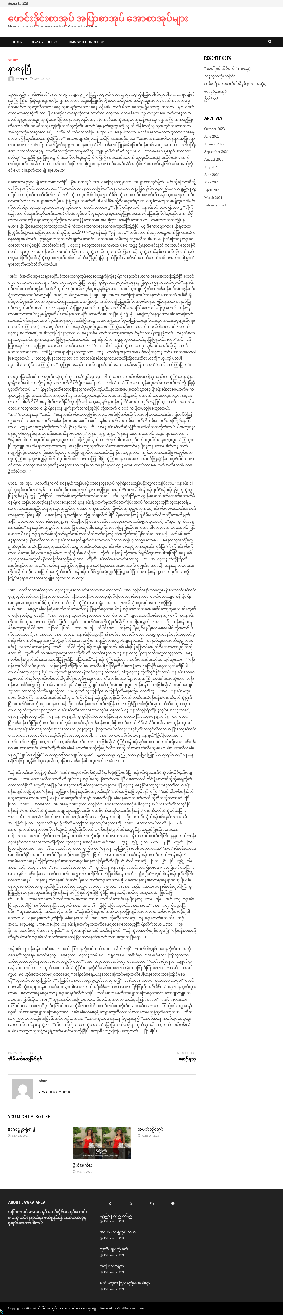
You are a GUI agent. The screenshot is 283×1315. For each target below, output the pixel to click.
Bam (140, 1308)
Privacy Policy (42, 42)
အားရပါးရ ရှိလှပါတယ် (118, 1232)
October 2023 (214, 129)
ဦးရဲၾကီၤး (82, 1165)
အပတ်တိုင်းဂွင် (150, 1129)
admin (23, 78)
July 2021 (211, 167)
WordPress (124, 1308)
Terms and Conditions (85, 42)
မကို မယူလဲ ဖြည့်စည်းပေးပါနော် (125, 1283)
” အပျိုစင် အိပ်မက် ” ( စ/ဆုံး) (227, 69)
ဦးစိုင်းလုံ (211, 99)
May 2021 (212, 182)
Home (16, 42)
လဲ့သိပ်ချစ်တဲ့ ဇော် (114, 1249)
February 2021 (215, 205)
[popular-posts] (110, 1204)
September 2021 (216, 152)
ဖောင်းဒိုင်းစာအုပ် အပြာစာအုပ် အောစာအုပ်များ (98, 18)
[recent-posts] (131, 1204)
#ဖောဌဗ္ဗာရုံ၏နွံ (21, 1129)
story (13, 60)
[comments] (152, 1204)
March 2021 (213, 197)
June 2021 (212, 175)
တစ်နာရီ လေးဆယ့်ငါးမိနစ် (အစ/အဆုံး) (235, 84)
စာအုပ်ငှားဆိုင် (215, 91)
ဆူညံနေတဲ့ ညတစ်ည (116, 1215)
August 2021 (214, 159)
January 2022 (214, 144)
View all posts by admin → (56, 1091)
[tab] (110, 1204)
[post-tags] (172, 1204)
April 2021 (212, 190)
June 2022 (212, 136)
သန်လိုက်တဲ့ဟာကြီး (219, 76)
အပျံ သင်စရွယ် (112, 1266)
